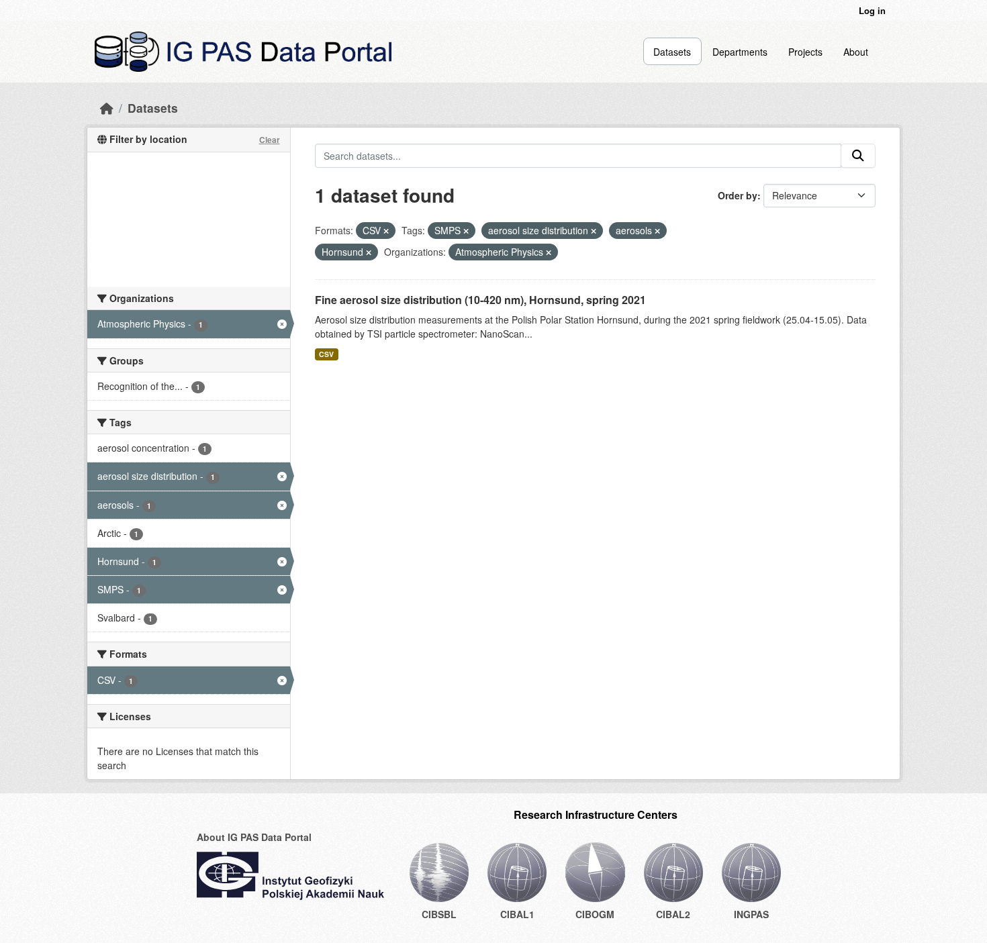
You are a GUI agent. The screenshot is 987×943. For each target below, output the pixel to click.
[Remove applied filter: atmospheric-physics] (548, 252)
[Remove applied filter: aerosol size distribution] (593, 231)
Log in (872, 10)
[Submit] (858, 156)
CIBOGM (594, 914)
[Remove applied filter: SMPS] (466, 231)
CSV (326, 354)
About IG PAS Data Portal (254, 837)
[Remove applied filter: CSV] (386, 231)
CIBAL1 (517, 914)
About (855, 51)
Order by (737, 195)
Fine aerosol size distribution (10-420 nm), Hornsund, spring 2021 (480, 299)
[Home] (106, 107)
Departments (739, 51)
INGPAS (751, 914)
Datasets (672, 51)
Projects (805, 51)
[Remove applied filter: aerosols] (657, 231)
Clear (269, 140)
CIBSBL (439, 914)
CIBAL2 (673, 914)
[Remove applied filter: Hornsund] (368, 252)
